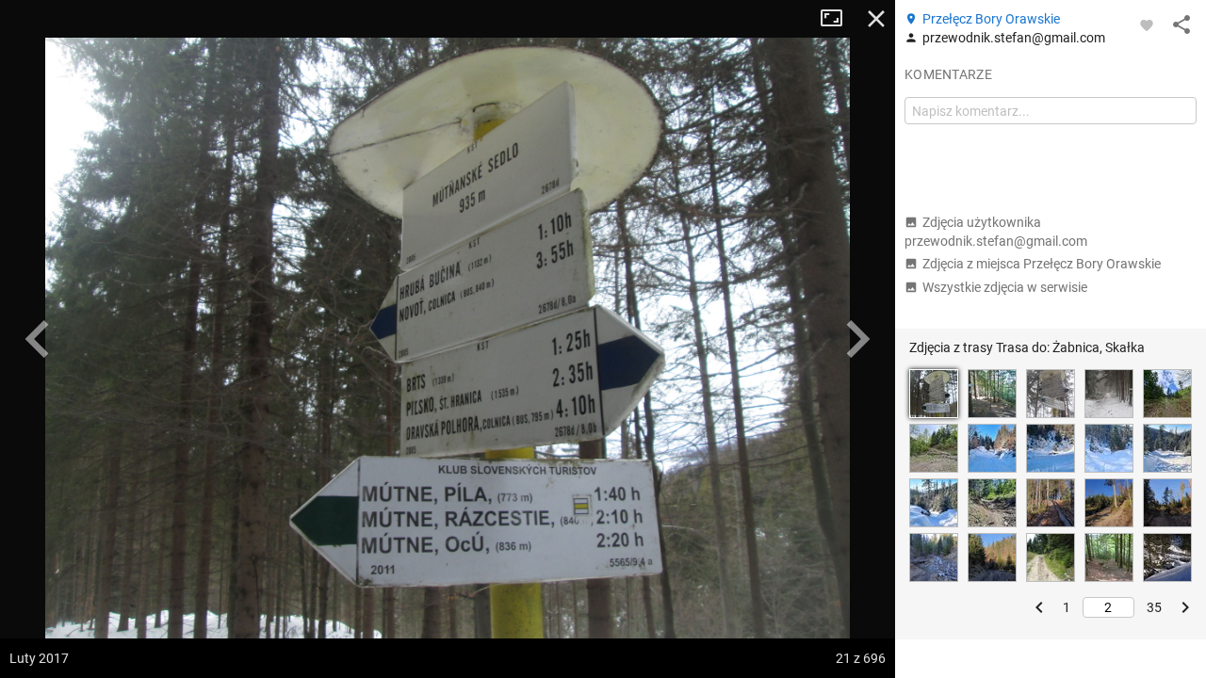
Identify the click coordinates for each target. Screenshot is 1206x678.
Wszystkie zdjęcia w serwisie (1004, 287)
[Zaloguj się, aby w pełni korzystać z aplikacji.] (1147, 24)
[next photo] (857, 339)
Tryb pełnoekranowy (838, 19)
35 (1154, 607)
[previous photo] (37, 339)
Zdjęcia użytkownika (995, 232)
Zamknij (876, 19)
